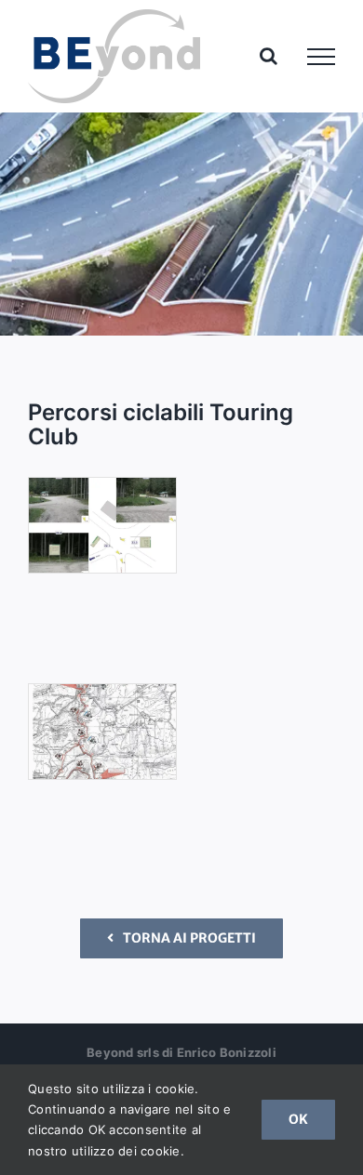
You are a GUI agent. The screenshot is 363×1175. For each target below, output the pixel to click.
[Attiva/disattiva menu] (321, 56)
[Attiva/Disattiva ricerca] (268, 55)
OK (298, 1119)
